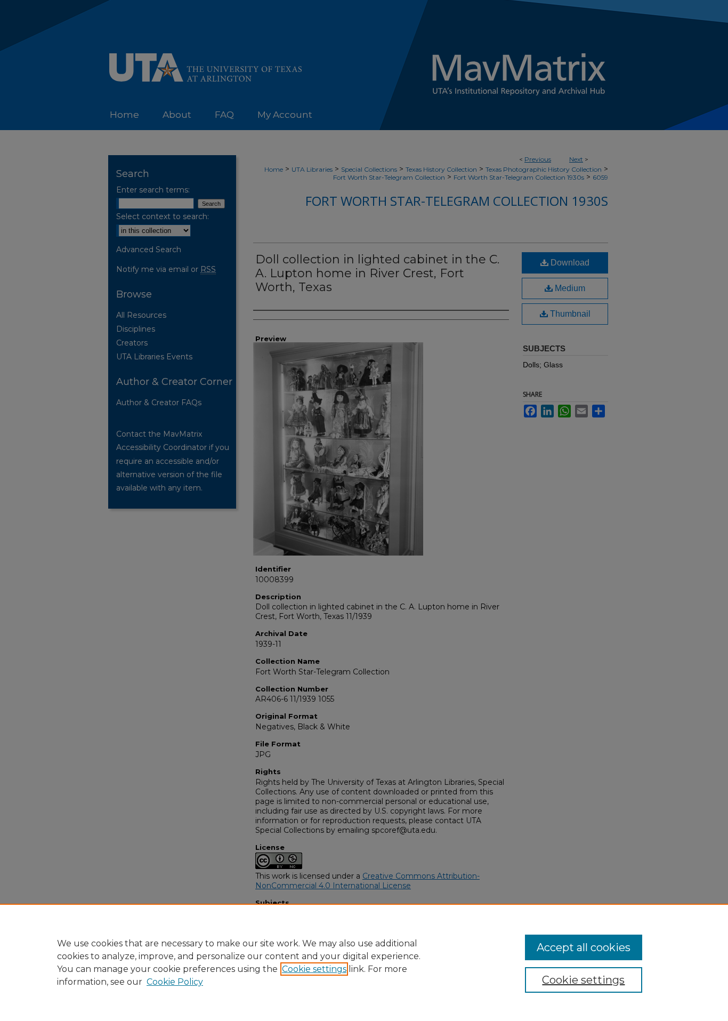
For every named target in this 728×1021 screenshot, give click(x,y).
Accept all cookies (583, 947)
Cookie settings (314, 969)
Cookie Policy (175, 982)
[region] (364, 962)
